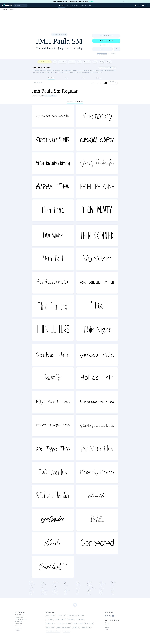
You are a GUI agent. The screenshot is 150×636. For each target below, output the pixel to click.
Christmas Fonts (78, 623)
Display (102, 62)
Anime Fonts (76, 627)
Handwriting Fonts (60, 619)
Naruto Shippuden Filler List (53, 631)
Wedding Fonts (89, 623)
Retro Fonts (59, 623)
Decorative (87, 62)
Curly (79, 62)
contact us (91, 1)
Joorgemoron (105, 67)
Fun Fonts (68, 623)
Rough (109, 62)
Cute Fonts (71, 619)
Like (103, 49)
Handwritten (62, 62)
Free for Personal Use (44, 62)
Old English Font (86, 627)
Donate (113, 67)
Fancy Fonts (81, 615)
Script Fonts (71, 615)
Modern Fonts (80, 619)
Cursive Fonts (61, 615)
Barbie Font (18, 628)
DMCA (106, 629)
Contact (107, 627)
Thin (55, 62)
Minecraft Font (19, 617)
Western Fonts (50, 627)
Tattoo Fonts (49, 619)
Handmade (72, 62)
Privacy (107, 623)
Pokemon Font (19, 621)
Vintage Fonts (49, 623)
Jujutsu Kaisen (19, 623)
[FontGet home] (6, 5)
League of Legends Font (22, 619)
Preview (112, 81)
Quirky (95, 62)
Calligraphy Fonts (50, 615)
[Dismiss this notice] (123, 1)
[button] (136, 5)
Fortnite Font (18, 630)
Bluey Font (18, 626)
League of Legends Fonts (63, 627)
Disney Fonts (66, 631)
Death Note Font (19, 615)
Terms (106, 625)
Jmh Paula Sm (67, 70)
